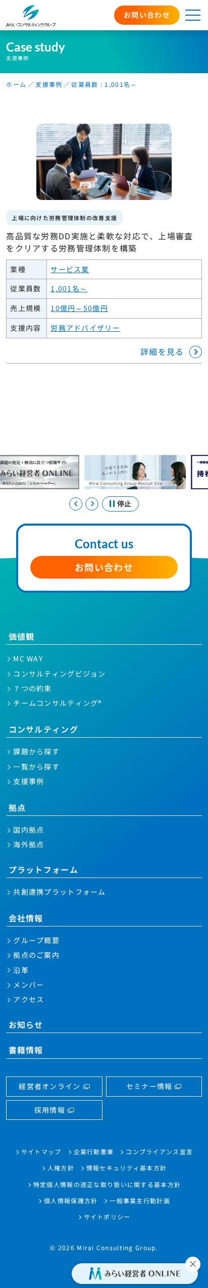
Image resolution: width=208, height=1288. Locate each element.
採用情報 (49, 1110)
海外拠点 (28, 844)
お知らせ (26, 1024)
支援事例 (48, 84)
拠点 (17, 807)
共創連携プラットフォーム (59, 892)
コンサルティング (43, 729)
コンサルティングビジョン (59, 673)
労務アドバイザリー (85, 328)
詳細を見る (162, 351)
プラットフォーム (43, 869)
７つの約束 (32, 688)
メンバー (28, 985)
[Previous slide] (75, 503)
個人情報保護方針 (70, 1200)
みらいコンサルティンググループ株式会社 (30, 16)
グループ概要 (36, 940)
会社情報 (26, 918)
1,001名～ (68, 288)
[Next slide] (91, 503)
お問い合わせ (147, 15)
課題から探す (36, 751)
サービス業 (69, 269)
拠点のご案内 (36, 955)
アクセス (28, 999)
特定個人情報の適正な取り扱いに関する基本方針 (107, 1184)
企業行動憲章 (94, 1151)
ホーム (16, 84)
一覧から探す (36, 766)
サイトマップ (41, 1151)
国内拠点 (28, 830)
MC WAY (28, 658)
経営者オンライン (49, 1086)
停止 (124, 503)
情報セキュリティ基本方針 (126, 1167)
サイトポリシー (107, 1216)
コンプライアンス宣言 (159, 1151)
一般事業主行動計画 (140, 1200)
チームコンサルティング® (57, 703)
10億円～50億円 (79, 308)
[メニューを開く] (192, 15)
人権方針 (60, 1167)
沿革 (21, 970)
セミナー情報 (149, 1086)
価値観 (22, 636)
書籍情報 (26, 1050)
